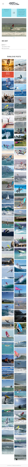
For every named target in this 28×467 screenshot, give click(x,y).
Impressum (9, 465)
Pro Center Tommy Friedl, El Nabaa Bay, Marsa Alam (21, 12)
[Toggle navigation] (3, 3)
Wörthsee (6, 10)
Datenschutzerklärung (16, 465)
